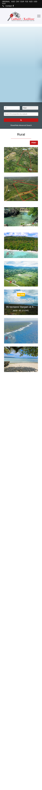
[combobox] (21, 114)
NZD (31, 1)
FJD (26, 1)
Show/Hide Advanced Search (21, 125)
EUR (22, 1)
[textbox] (21, 114)
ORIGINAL (6, 1)
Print (33, 143)
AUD (13, 1)
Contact (8, 6)
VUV (4, 3)
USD (35, 1)
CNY (17, 1)
